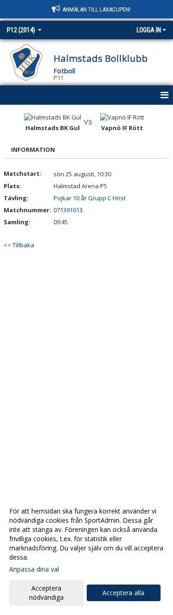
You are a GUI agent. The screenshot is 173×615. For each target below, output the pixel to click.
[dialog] (86, 554)
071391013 (68, 210)
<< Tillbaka (19, 245)
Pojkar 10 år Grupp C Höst (89, 198)
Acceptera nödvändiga (46, 593)
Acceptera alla (123, 592)
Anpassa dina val (34, 569)
